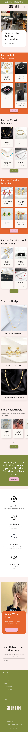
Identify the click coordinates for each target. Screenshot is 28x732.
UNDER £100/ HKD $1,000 (13, 397)
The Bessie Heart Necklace (7, 163)
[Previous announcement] (2, 1)
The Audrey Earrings (7, 223)
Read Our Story (11, 630)
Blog (4, 696)
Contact (5, 699)
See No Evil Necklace (7, 77)
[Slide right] (17, 442)
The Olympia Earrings (21, 202)
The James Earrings (7, 201)
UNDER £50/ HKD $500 (13, 365)
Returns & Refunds (7, 686)
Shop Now (14, 479)
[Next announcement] (25, 1)
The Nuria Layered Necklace (6, 432)
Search (4, 676)
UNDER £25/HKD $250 (13, 333)
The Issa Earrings (21, 222)
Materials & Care (7, 680)
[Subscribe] (23, 660)
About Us (5, 693)
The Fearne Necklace (7, 283)
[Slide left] (10, 442)
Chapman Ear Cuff (20, 103)
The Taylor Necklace (7, 262)
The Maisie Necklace (7, 141)
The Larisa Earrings (18, 432)
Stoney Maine (15, 728)
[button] (2, 6)
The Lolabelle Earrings (7, 98)
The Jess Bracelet (21, 76)
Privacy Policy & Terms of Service (11, 689)
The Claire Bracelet (20, 141)
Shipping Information (8, 683)
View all (14, 110)
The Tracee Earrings (20, 262)
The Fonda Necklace (20, 163)
